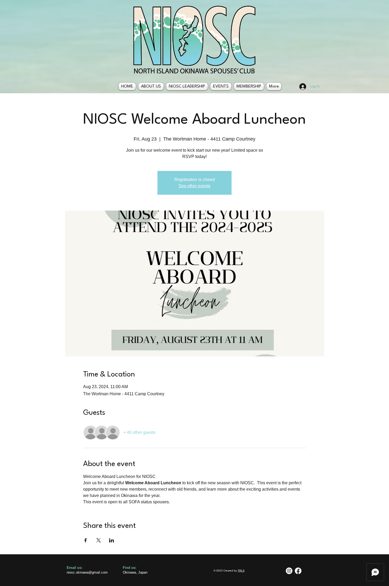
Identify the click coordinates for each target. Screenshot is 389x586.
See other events (194, 186)
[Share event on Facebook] (85, 540)
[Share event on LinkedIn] (111, 540)
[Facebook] (298, 571)
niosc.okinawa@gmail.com (87, 572)
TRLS (241, 570)
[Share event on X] (98, 540)
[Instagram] (289, 571)
